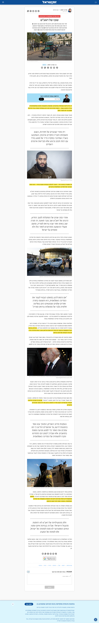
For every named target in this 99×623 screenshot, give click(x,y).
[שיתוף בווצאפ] (28, 11)
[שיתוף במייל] (36, 11)
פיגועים (54, 565)
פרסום (49, 587)
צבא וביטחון (55, 10)
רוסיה (45, 565)
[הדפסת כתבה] (41, 68)
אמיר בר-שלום (64, 10)
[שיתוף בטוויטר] (33, 11)
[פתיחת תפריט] (3, 2)
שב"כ (59, 565)
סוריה (49, 565)
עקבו (44, 64)
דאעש (63, 565)
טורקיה (40, 565)
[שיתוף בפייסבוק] (30, 11)
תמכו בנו (29, 604)
